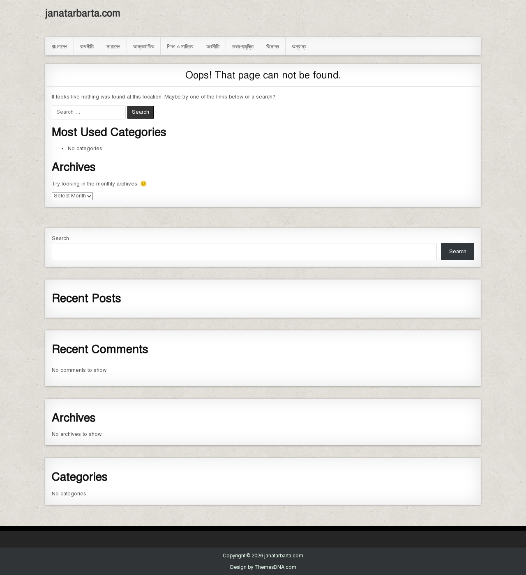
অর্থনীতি (212, 46)
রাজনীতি (87, 46)
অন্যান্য (299, 46)
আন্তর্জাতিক (143, 46)
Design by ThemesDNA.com (263, 567)
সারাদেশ (113, 46)
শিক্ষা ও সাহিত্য (180, 46)
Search (60, 238)
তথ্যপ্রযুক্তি (243, 46)
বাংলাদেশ (59, 46)
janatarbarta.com (82, 13)
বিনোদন (272, 46)
